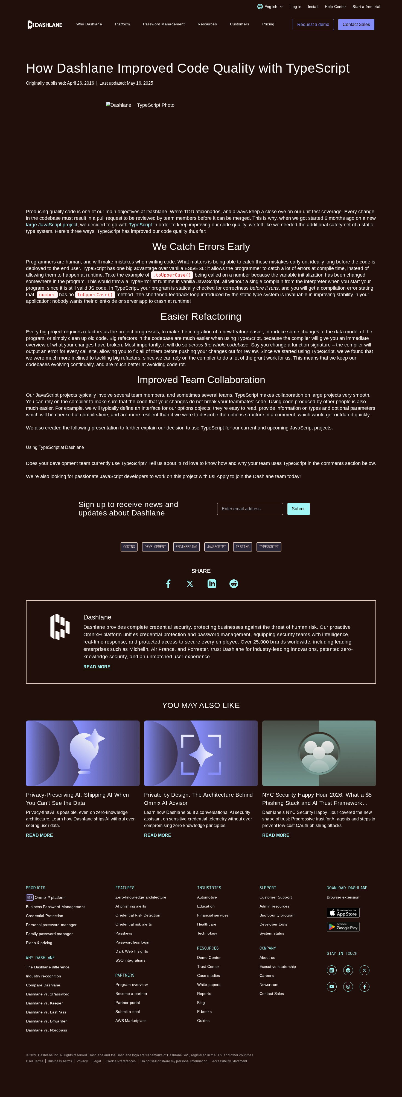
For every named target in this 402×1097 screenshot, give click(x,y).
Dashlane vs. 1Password (47, 994)
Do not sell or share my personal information (174, 1061)
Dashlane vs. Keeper (44, 1003)
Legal (96, 1061)
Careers (267, 975)
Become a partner (131, 993)
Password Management (164, 24)
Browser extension (343, 897)
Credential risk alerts (133, 924)
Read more (96, 667)
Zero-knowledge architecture (140, 897)
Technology (207, 933)
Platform (122, 24)
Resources (207, 24)
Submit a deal (127, 1011)
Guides (203, 1020)
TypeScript (140, 224)
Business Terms (60, 1061)
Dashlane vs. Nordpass (46, 1030)
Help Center (335, 6)
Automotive (207, 897)
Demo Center (209, 957)
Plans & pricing (39, 943)
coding (129, 546)
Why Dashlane (89, 24)
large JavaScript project (51, 224)
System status (272, 933)
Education (206, 906)
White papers (209, 984)
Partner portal (127, 1002)
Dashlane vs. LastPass (46, 1012)
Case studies (208, 975)
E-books (204, 1011)
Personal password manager (51, 925)
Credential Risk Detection (137, 915)
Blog (201, 1002)
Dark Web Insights (131, 951)
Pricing (268, 24)
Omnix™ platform (46, 897)
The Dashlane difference (47, 967)
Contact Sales (272, 993)
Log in (295, 6)
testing (242, 546)
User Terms (34, 1061)
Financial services (213, 915)
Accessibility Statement (229, 1061)
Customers (239, 24)
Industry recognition (43, 976)
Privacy (82, 1061)
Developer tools (273, 924)
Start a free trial (366, 6)
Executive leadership (278, 966)
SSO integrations (130, 960)
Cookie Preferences (121, 1061)
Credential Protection (44, 916)
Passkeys (123, 933)
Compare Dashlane (43, 985)
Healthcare (206, 924)
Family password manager (49, 934)
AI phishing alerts (130, 906)
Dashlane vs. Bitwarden (47, 1021)
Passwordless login (132, 942)
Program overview (131, 984)
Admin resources (274, 906)
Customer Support (276, 897)
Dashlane (218, 636)
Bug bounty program (278, 915)
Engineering (186, 546)
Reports (204, 993)
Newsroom (269, 984)
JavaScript (216, 546)
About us (267, 957)
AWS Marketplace (131, 1020)
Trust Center (208, 966)
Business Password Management (55, 907)
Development (155, 546)
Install (313, 6)
